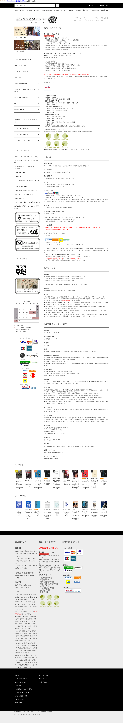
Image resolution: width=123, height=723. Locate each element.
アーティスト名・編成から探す (44, 10)
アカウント (94, 5)
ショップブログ (20, 699)
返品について (19, 685)
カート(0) (105, 5)
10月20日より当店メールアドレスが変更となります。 (27, 207)
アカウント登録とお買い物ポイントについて (27, 181)
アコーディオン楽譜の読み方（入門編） (26, 156)
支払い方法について (21, 678)
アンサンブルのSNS (20, 186)
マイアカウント (43, 675)
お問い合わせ (95, 10)
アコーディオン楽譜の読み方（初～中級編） (26, 161)
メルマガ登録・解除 (76, 10)
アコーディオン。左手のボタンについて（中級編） (26, 167)
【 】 (48, 244)
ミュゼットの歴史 (19, 172)
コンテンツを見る (60, 10)
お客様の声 (17, 176)
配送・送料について (21, 682)
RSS (16, 703)
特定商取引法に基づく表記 (23, 689)
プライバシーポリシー (22, 692)
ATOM (21, 703)
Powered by (17, 714)
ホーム (16, 10)
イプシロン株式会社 (54, 254)
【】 (58, 244)
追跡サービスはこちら (50, 57)
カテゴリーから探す (27, 10)
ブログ (86, 10)
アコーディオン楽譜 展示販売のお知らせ (27, 202)
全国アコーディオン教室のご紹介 (24, 194)
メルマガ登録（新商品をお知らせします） (27, 190)
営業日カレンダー (19, 198)
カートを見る (43, 678)
